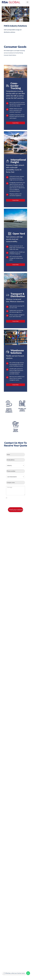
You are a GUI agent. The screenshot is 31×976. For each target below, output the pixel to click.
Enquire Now (15, 123)
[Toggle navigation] (27, 2)
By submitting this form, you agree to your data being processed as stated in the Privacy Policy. (15, 501)
